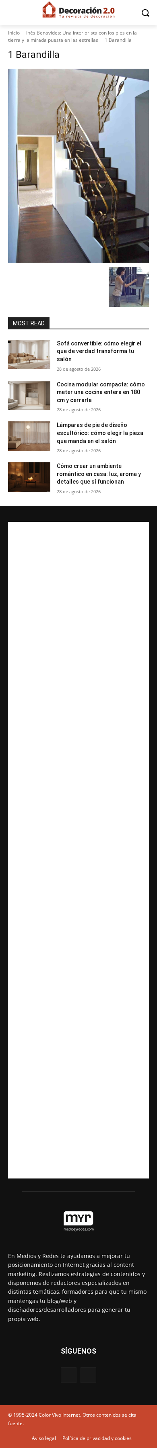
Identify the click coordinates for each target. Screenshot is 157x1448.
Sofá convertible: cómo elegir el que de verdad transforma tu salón (99, 351)
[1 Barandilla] (78, 166)
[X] (88, 1375)
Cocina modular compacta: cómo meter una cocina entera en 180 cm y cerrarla (101, 392)
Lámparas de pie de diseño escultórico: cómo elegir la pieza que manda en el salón (100, 433)
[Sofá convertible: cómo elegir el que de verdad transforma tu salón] (29, 355)
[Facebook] (68, 1375)
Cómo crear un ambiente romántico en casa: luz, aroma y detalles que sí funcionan (99, 474)
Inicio (14, 32)
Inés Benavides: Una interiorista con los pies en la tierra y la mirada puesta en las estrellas (72, 36)
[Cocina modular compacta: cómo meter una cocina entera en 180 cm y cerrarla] (29, 396)
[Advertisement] (78, 850)
